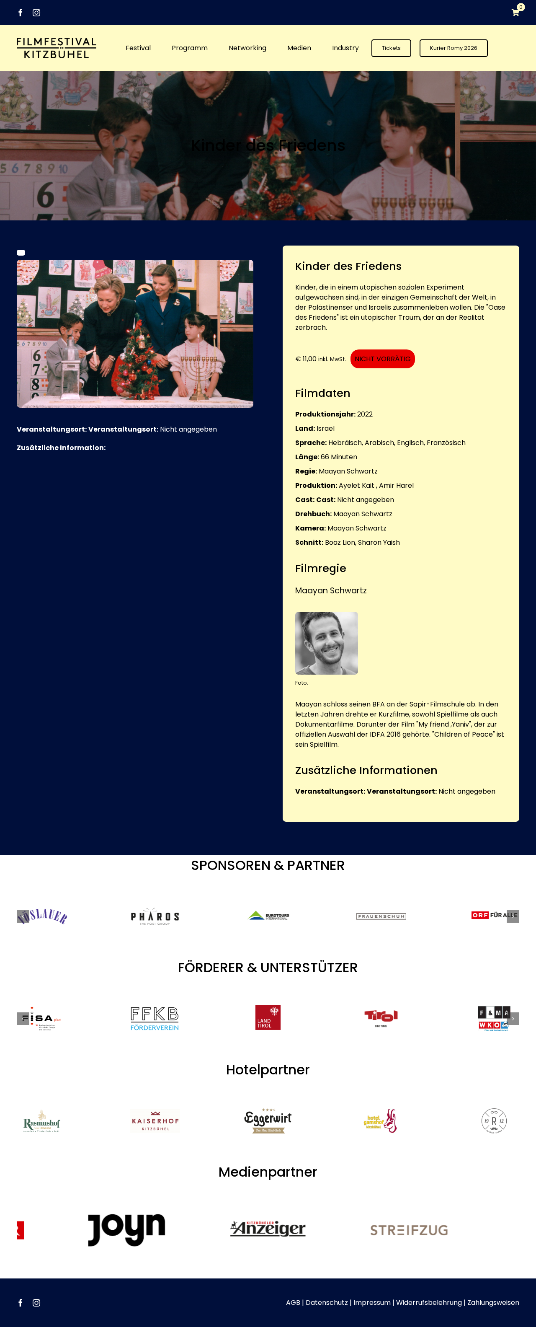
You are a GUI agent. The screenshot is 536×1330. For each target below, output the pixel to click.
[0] (511, 13)
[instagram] (36, 12)
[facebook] (20, 12)
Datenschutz (327, 1302)
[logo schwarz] (56, 41)
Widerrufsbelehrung (429, 1302)
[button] (23, 916)
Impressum (372, 1302)
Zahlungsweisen (493, 1302)
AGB (293, 1302)
